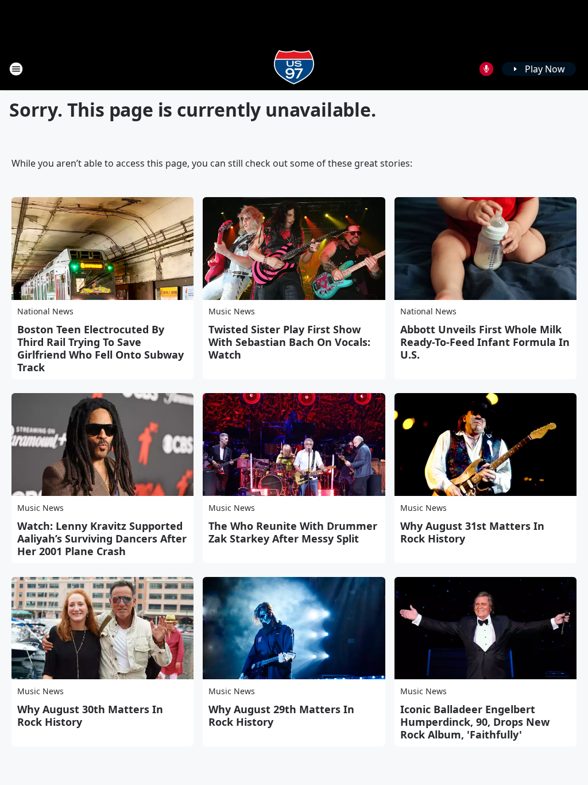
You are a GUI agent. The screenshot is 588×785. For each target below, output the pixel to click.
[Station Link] (294, 68)
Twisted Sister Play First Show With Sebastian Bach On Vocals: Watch (289, 342)
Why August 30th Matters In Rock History (90, 715)
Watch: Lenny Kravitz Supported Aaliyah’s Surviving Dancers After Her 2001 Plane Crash (102, 538)
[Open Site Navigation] (16, 69)
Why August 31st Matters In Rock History (472, 532)
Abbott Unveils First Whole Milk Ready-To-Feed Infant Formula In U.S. (485, 342)
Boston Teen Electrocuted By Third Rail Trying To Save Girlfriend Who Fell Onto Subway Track (100, 348)
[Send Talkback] (486, 69)
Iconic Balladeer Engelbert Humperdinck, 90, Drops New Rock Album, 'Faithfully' (475, 722)
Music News (231, 311)
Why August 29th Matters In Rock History (281, 715)
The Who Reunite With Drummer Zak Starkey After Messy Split (292, 532)
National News (45, 311)
